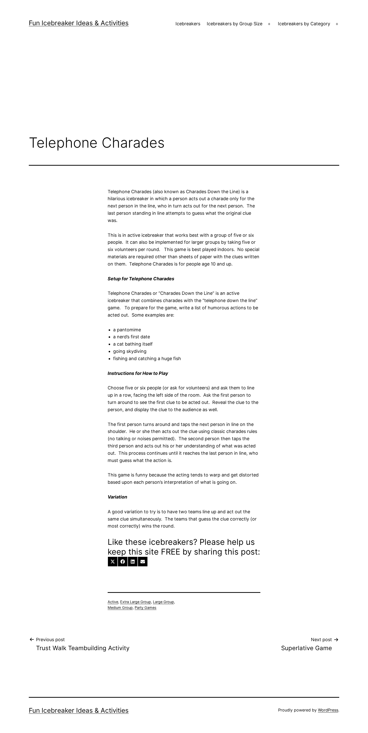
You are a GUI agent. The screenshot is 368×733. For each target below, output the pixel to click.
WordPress (328, 709)
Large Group (163, 602)
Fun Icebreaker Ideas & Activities (79, 23)
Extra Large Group (135, 602)
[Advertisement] (184, 90)
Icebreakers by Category (304, 23)
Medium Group (120, 607)
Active (113, 602)
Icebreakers (187, 23)
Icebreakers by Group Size (234, 23)
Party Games (145, 607)
